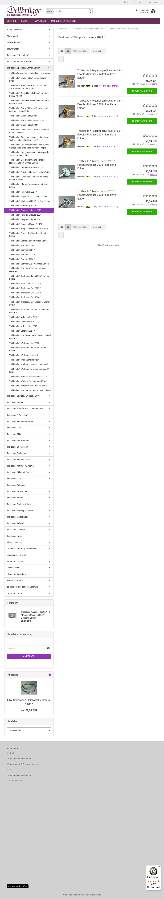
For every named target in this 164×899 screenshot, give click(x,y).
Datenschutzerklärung (63, 21)
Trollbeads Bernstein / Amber (20, 421)
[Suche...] (89, 11)
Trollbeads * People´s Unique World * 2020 (28, 228)
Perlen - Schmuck (15, 580)
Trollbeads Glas (14, 427)
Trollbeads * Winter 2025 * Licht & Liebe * (28, 386)
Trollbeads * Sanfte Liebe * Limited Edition (28, 241)
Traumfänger (13, 49)
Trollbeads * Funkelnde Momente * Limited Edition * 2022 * (28, 178)
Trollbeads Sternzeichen (18, 440)
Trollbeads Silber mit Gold (18, 472)
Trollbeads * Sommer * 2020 (22, 245)
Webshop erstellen (71, 895)
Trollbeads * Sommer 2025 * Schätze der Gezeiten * (27, 270)
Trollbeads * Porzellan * (17, 415)
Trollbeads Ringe (14, 536)
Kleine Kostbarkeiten (16, 574)
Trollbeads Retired (15, 402)
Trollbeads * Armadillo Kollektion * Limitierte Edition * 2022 (29, 94)
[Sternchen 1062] (24, 11)
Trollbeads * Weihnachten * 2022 (24, 343)
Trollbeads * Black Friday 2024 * (23, 125)
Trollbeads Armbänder (17, 491)
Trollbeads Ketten (15, 497)
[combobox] (80, 51)
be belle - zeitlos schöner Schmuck (22, 587)
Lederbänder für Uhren (17, 555)
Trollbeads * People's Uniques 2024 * (26, 215)
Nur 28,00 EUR (29, 710)
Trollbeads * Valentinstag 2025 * (24, 326)
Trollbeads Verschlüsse (17, 517)
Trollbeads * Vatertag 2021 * (22, 331)
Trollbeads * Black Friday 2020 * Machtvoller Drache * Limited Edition (29, 109)
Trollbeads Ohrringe (16, 529)
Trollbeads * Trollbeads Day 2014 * (25, 283)
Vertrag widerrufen (17, 886)
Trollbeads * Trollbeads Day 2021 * (25, 288)
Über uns (11, 21)
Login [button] (138, 2)
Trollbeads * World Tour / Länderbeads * (25, 408)
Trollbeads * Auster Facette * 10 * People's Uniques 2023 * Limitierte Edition (96, 165)
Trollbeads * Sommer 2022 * (22, 254)
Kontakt (10, 753)
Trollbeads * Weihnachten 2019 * (24, 355)
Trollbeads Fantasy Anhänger (20, 510)
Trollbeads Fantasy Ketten (19, 504)
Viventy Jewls (13, 567)
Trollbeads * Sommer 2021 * (22, 250)
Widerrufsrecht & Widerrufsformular (23, 764)
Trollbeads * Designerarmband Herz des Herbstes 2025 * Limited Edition (27, 161)
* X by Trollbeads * (15, 29)
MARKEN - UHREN (15, 561)
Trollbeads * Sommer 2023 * (22, 259)
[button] (126, 2)
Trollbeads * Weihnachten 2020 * (24, 360)
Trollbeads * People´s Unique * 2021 (25, 224)
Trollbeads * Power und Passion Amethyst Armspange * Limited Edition (28, 87)
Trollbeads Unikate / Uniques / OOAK (23, 396)
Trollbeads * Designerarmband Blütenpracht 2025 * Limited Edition (29, 154)
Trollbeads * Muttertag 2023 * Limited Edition (29, 201)
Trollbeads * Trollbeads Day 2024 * (25, 297)
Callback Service (14, 780)
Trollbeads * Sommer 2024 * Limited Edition (29, 264)
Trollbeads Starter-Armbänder (20, 61)
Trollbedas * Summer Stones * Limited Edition (30, 390)
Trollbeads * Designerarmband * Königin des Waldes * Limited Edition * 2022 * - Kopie (29, 146)
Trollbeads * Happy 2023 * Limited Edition (28, 196)
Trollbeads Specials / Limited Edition (23, 68)
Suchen (25, 21)
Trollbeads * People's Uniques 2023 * (26, 210)
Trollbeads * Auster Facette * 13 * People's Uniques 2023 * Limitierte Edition (96, 195)
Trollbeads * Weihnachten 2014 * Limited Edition (27, 349)
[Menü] (159, 867)
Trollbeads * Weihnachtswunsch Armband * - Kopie (29, 370)
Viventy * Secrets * (15, 542)
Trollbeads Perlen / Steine (18, 459)
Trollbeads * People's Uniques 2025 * (26, 219)
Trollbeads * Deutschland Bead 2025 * (26, 167)
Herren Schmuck (14, 593)
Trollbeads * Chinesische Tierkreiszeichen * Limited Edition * (29, 131)
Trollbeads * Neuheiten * (18, 55)
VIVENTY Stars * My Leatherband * (22, 548)
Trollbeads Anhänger (16, 485)
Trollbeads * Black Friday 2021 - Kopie (26, 120)
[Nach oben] (155, 894)
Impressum (40, 21)
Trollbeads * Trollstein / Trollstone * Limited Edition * (29, 311)
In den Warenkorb (142, 91)
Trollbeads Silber (14, 434)
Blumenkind (12, 36)
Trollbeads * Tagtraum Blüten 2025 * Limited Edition (29, 277)
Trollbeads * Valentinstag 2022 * (24, 317)
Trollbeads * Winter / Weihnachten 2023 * (28, 376)
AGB (9, 769)
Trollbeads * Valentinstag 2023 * (24, 321)
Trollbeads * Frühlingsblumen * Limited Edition (30, 172)
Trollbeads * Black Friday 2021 (23, 116)
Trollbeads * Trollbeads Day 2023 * (25, 293)
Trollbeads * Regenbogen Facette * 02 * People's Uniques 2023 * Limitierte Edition (99, 104)
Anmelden (29, 656)
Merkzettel (152, 2)
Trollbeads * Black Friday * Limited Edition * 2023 (29, 79)
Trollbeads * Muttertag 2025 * (22, 205)
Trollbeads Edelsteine (16, 453)
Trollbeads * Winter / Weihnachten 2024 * (28, 381)
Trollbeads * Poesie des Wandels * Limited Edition (28, 234)
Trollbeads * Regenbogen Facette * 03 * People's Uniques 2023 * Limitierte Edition (99, 74)
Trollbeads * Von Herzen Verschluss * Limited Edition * (30, 337)
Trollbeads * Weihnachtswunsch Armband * (29, 364)
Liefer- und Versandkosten (19, 758)
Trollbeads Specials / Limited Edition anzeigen (30, 73)
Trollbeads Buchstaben (17, 447)
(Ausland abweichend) (108, 86)
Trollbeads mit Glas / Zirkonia (20, 466)
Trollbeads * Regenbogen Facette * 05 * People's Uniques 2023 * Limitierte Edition (99, 134)
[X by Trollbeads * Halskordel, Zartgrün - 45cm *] (29, 688)
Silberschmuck (13, 42)
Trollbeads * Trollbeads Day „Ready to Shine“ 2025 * (29, 303)
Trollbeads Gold (14, 478)
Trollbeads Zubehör (16, 523)
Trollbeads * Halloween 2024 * (23, 192)
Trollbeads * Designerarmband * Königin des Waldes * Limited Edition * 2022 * (29, 138)
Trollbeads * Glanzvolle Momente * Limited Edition (28, 186)
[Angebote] (50, 675)
